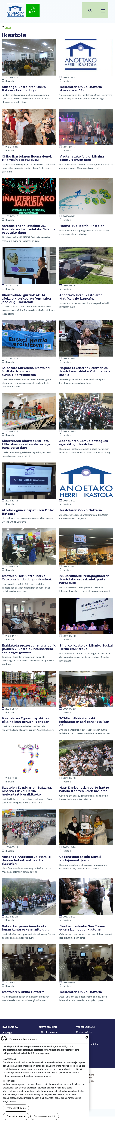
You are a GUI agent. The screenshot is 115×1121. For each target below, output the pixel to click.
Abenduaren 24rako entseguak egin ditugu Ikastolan (83, 442)
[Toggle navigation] (103, 10)
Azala (8, 27)
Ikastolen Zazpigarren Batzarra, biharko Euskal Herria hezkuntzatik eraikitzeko (27, 791)
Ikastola (9, 80)
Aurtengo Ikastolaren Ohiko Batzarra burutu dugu (24, 88)
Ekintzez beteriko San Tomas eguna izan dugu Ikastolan (82, 927)
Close (87, 1037)
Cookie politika (84, 1031)
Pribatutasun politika (87, 1043)
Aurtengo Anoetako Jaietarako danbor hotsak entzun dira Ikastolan (26, 860)
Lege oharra (82, 1037)
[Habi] (33, 10)
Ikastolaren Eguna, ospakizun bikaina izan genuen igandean (25, 720)
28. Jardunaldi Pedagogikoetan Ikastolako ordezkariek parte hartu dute (84, 579)
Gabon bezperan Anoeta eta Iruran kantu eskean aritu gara (25, 927)
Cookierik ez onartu (15, 1116)
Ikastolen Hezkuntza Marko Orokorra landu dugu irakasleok (27, 577)
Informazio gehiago (40, 1053)
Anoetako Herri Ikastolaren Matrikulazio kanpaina (80, 296)
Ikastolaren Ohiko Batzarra (80, 510)
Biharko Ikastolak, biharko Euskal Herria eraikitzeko (86, 647)
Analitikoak (10, 1059)
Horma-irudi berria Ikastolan (81, 226)
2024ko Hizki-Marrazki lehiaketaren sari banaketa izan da (84, 722)
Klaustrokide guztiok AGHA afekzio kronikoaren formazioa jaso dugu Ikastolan (26, 298)
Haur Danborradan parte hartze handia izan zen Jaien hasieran (84, 789)
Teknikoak (10, 1080)
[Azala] (15, 10)
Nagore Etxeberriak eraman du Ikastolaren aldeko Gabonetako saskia (84, 371)
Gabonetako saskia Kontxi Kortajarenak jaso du (80, 858)
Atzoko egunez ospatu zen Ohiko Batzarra (28, 511)
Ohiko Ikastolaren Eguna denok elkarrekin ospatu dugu (27, 158)
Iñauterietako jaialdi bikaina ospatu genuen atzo (81, 158)
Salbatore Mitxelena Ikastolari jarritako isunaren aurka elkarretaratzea (26, 371)
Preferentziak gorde (16, 1108)
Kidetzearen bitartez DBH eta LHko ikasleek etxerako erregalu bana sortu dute (27, 444)
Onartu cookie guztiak (44, 1116)
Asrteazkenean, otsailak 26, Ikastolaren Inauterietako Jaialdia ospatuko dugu (28, 229)
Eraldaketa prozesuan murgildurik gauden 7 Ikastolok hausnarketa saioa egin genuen (29, 649)
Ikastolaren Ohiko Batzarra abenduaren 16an (80, 88)
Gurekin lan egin (49, 1031)
